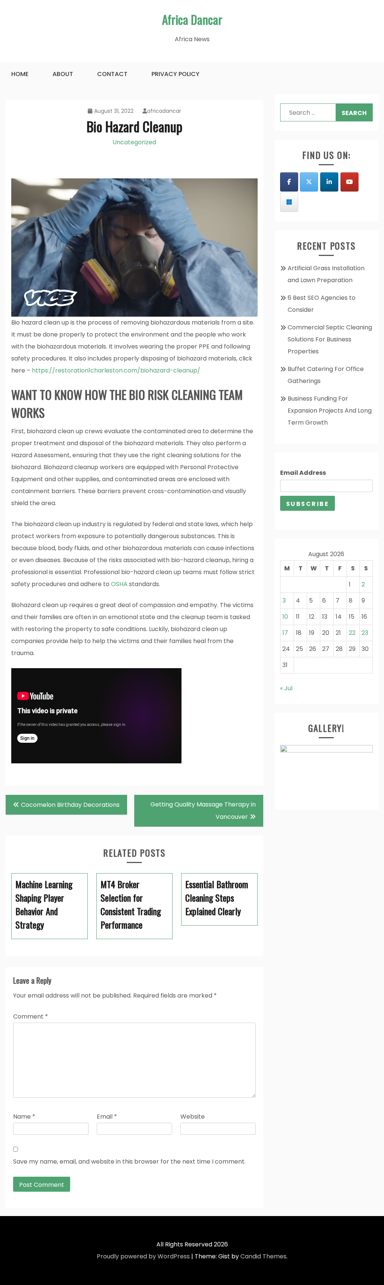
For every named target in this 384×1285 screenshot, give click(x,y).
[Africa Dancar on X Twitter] (309, 181)
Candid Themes (263, 1256)
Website (192, 1116)
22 (352, 632)
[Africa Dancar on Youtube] (349, 181)
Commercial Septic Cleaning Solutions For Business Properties (330, 339)
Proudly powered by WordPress (143, 1256)
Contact (112, 74)
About (62, 74)
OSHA (119, 584)
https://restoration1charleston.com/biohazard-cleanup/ (115, 370)
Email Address (303, 472)
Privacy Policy (176, 74)
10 (285, 616)
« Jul (286, 688)
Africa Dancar (192, 19)
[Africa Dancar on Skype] (289, 202)
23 (365, 632)
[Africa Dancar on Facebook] (289, 181)
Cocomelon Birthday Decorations (70, 804)
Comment (30, 1016)
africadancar (164, 111)
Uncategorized (134, 142)
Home (19, 74)
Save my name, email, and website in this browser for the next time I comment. (129, 1161)
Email (107, 1116)
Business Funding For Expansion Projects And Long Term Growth (330, 410)
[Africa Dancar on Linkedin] (329, 181)
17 (285, 632)
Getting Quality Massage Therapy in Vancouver (203, 810)
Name (24, 1116)
